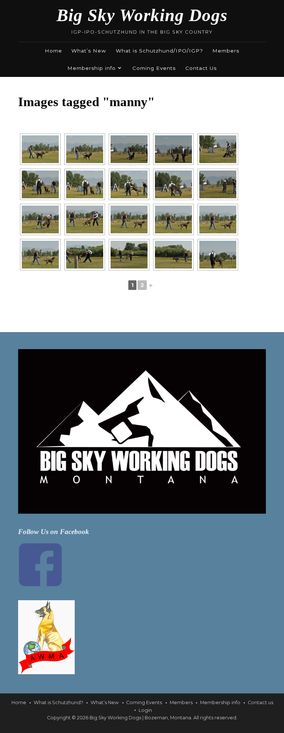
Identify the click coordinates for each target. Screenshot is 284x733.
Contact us (260, 702)
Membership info (91, 68)
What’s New (88, 51)
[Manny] (40, 149)
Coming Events (154, 68)
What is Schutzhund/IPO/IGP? (159, 51)
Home (53, 51)
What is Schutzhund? (58, 702)
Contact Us (201, 68)
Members (225, 51)
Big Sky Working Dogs (142, 15)
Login (145, 710)
